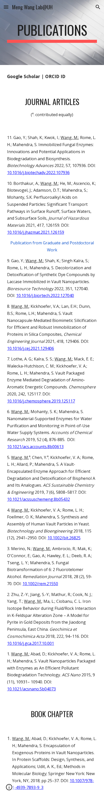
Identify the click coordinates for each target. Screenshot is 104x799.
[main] (52, 32)
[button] (6, 7)
